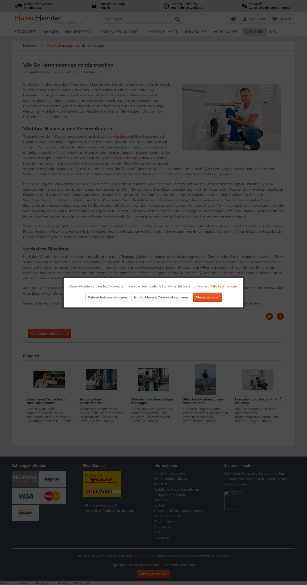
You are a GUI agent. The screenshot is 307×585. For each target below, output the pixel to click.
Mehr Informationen (224, 286)
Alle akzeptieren (207, 297)
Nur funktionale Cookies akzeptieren (161, 297)
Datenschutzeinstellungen (107, 297)
